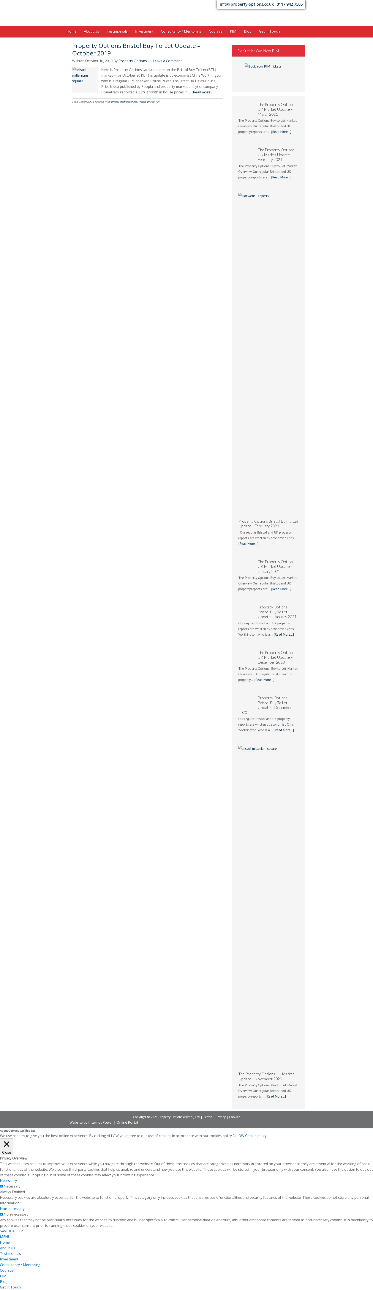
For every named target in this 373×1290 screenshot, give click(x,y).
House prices (146, 102)
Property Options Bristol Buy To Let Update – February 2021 (268, 1165)
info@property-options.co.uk (247, 4)
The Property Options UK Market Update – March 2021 (266, 433)
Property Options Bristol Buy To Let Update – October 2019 (136, 49)
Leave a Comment (167, 60)
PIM (158, 102)
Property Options (101, 14)
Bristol (115, 102)
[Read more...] (202, 92)
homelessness (128, 102)
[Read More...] (281, 452)
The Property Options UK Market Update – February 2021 (266, 799)
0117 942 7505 (290, 4)
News (90, 102)
